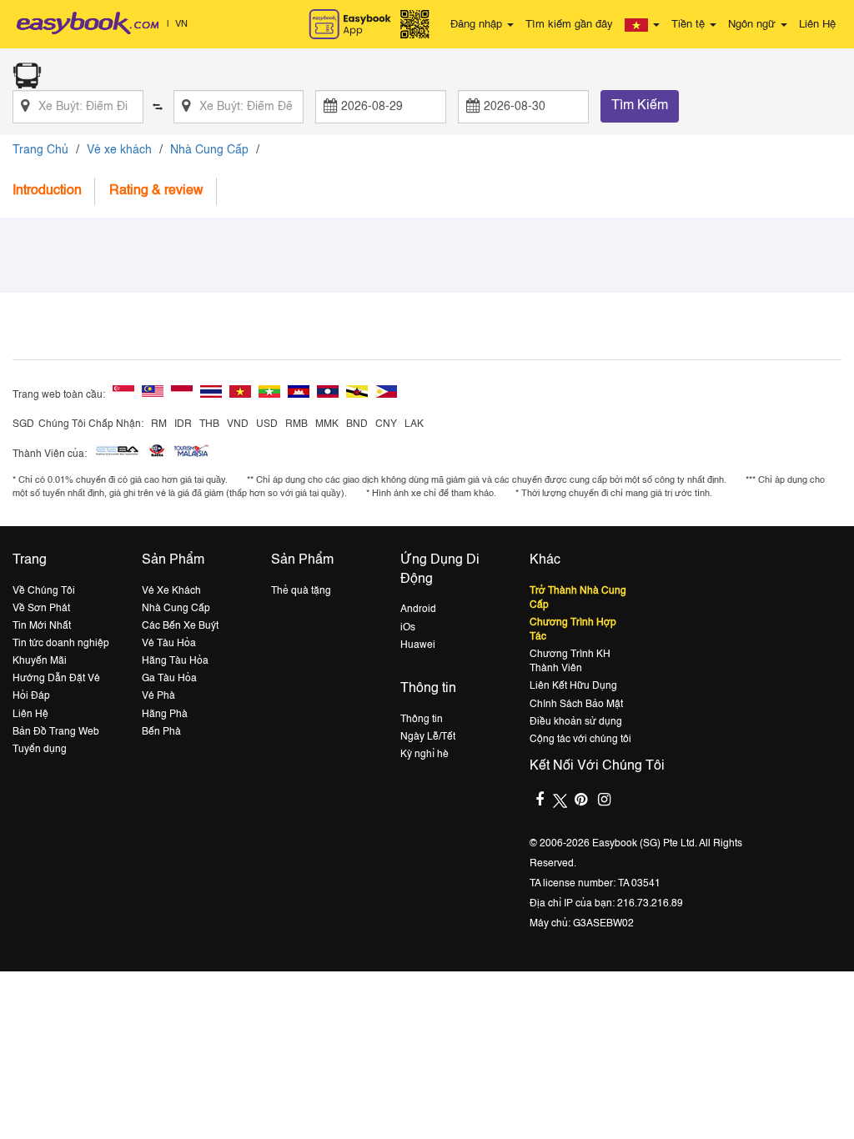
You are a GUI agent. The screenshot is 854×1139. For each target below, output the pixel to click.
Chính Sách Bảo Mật (576, 705)
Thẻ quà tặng (301, 591)
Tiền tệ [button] (689, 24)
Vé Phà (158, 696)
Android (418, 610)
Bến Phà (161, 732)
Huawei (417, 645)
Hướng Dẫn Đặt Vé (56, 679)
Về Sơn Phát (41, 609)
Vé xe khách (119, 150)
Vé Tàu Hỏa (169, 644)
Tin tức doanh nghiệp (61, 644)
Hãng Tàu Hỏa (175, 661)
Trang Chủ (40, 150)
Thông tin (421, 720)
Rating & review (156, 191)
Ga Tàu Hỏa (169, 679)
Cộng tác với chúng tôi (580, 740)
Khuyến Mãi (40, 661)
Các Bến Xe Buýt (180, 626)
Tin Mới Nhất (42, 626)
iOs (407, 628)
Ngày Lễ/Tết (427, 737)
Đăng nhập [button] (477, 24)
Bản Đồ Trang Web (56, 732)
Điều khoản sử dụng (576, 722)
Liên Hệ (817, 24)
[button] (642, 25)
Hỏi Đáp (31, 696)
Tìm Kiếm (639, 106)
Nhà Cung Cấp (209, 150)
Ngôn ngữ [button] (753, 24)
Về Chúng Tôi (44, 591)
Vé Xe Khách (171, 591)
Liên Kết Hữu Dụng (573, 686)
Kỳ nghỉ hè (424, 755)
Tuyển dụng (40, 750)
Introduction (47, 191)
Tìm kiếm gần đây (569, 24)
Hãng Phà (165, 715)
